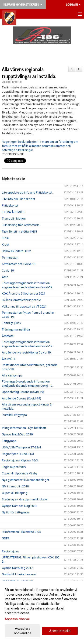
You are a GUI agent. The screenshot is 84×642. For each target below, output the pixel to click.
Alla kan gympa (12, 375)
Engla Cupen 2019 (14, 467)
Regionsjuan (10, 551)
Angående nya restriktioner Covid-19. (26, 352)
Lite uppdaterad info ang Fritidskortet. (27, 192)
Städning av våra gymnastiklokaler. (25, 499)
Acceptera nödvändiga (22, 631)
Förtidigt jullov (11, 323)
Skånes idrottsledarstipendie (21, 300)
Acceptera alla (59, 631)
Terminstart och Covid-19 (18, 264)
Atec (5, 277)
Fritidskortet (10, 205)
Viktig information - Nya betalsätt (24, 428)
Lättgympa (9, 441)
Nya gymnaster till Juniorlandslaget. (26, 480)
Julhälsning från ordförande (20, 225)
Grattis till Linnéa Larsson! (19, 574)
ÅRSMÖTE (9, 359)
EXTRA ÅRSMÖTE (13, 212)
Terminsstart (10, 257)
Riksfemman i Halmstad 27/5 (21, 532)
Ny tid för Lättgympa (15, 512)
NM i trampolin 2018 (15, 486)
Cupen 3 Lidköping (14, 493)
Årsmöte (8, 336)
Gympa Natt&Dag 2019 (17, 434)
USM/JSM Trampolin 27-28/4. (22, 447)
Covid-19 (8, 270)
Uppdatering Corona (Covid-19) (23, 392)
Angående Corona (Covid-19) (21, 398)
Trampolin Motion (14, 218)
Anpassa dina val (17, 619)
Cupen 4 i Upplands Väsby (19, 473)
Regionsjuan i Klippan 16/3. (20, 460)
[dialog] (42, 611)
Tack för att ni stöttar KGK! (19, 231)
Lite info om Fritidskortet (18, 199)
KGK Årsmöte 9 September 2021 (23, 293)
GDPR (6, 538)
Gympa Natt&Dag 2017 (17, 568)
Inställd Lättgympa (14, 415)
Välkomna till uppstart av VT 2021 (24, 306)
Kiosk (6, 238)
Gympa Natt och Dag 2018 (19, 506)
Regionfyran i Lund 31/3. (18, 454)
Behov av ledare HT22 (16, 251)
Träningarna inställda (16, 329)
